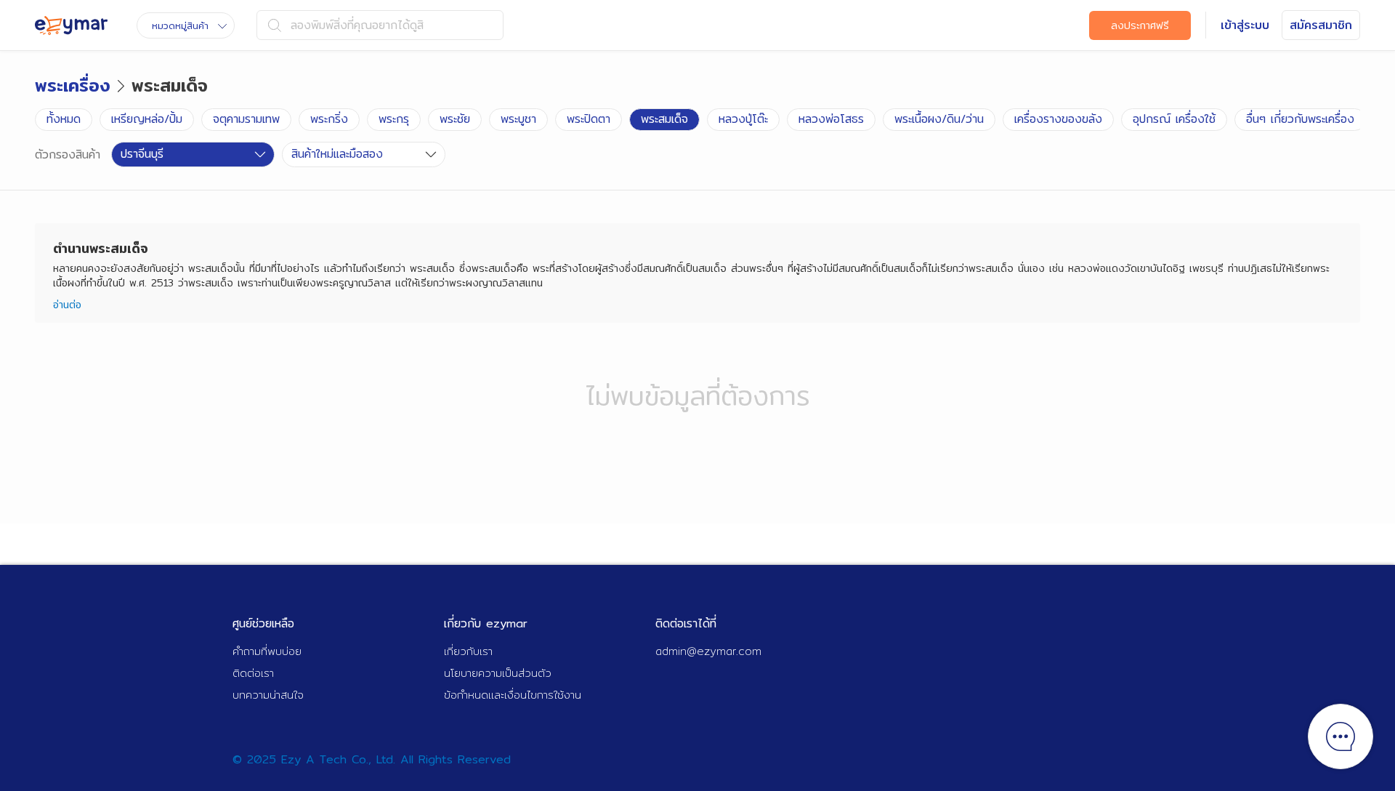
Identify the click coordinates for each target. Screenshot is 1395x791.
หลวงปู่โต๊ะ (743, 119)
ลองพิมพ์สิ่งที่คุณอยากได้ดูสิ (357, 25)
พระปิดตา (588, 119)
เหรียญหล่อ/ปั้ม (146, 119)
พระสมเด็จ (664, 119)
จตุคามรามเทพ (246, 119)
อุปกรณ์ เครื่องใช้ (1174, 119)
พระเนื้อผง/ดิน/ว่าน (939, 119)
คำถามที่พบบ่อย (267, 651)
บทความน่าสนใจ (268, 694)
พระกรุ (394, 119)
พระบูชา (518, 119)
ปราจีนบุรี (142, 154)
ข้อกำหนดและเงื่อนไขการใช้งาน (512, 694)
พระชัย (455, 119)
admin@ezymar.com (708, 651)
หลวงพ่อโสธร (831, 119)
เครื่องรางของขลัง (1058, 119)
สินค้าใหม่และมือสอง (337, 154)
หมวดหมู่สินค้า (180, 25)
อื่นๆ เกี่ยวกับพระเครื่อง (1300, 119)
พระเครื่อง (72, 85)
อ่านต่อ (67, 305)
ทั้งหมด (63, 119)
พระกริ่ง (329, 119)
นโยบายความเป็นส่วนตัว (497, 672)
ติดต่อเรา (253, 672)
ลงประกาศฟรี (1140, 25)
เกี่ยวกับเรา (468, 651)
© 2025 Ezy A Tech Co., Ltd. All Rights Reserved (371, 759)
